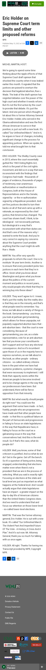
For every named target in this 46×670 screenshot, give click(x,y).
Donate (37, 4)
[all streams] (42, 667)
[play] (3, 667)
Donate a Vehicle (12, 601)
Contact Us (9, 612)
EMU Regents (10, 623)
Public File (9, 618)
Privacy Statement (12, 607)
